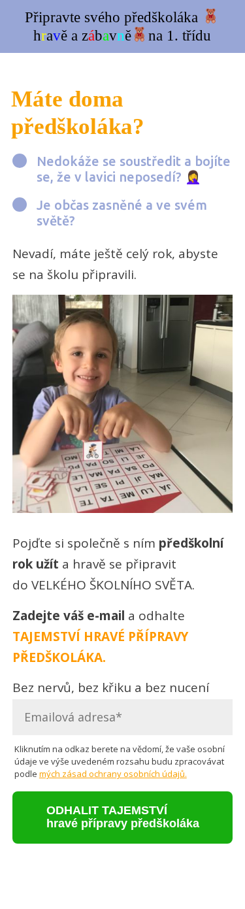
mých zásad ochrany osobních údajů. (113, 774)
